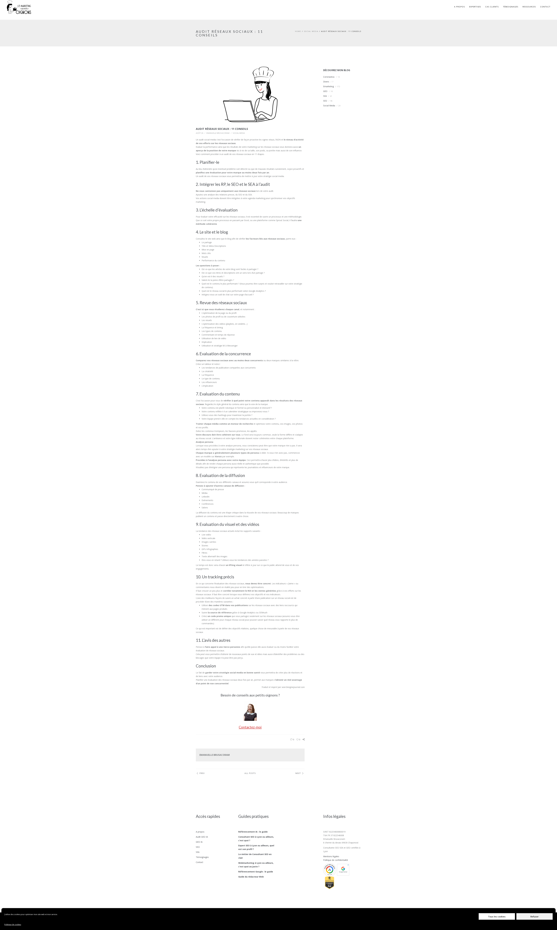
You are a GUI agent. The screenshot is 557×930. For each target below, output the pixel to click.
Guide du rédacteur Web (251, 876)
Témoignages (202, 857)
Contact (199, 862)
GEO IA (199, 841)
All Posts (250, 773)
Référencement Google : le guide (255, 871)
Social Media (311, 31)
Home (298, 31)
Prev (202, 773)
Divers (326, 81)
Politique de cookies (12, 924)
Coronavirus (328, 76)
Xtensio (218, 456)
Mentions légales (331, 856)
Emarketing (328, 86)
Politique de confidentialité (335, 860)
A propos (200, 831)
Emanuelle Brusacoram (217, 133)
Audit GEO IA (202, 836)
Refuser (534, 916)
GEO (325, 91)
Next (298, 773)
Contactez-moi (250, 727)
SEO (325, 100)
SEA (325, 96)
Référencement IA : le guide (253, 831)
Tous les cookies (497, 916)
